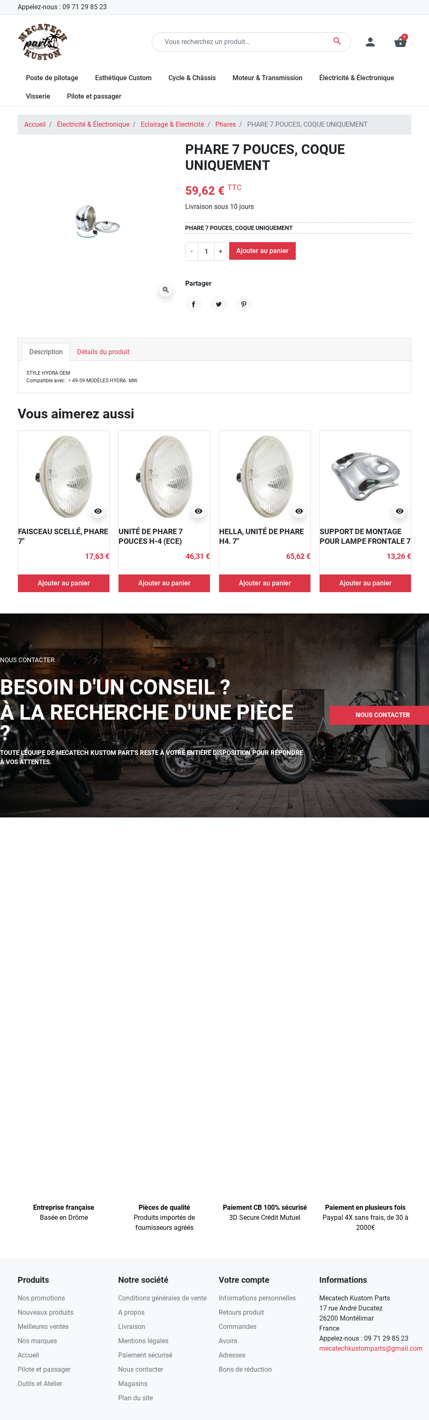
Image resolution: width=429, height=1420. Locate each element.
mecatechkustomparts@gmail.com (371, 1348)
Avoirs (228, 1341)
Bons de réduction (245, 1369)
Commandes (237, 1327)
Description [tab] (46, 352)
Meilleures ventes (43, 1327)
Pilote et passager (44, 1369)
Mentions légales (143, 1341)
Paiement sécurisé (145, 1355)
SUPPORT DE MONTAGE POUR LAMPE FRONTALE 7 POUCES (365, 541)
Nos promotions (41, 1298)
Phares (225, 124)
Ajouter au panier (262, 251)
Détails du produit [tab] (103, 352)
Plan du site (135, 1398)
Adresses (232, 1355)
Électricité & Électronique (93, 124)
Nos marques (37, 1341)
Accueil (35, 124)
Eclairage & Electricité (172, 124)
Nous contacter (140, 1369)
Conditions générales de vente (162, 1298)
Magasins (132, 1384)
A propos (131, 1312)
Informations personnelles (257, 1298)
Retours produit (241, 1312)
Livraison (131, 1327)
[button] (400, 42)
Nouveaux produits (45, 1312)
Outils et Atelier (40, 1384)
